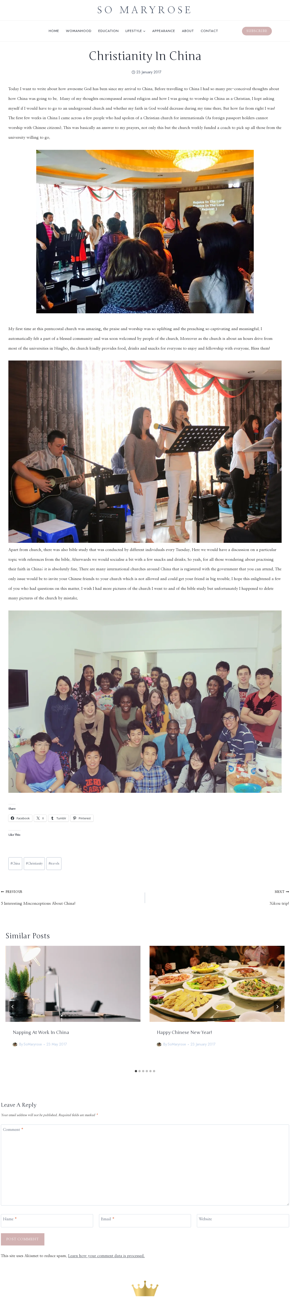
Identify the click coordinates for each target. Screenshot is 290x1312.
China (15, 863)
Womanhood (79, 30)
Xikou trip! (279, 897)
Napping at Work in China (41, 1032)
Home (54, 30)
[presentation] (72, 984)
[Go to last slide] (12, 1006)
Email (108, 1219)
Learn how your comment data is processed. (106, 1256)
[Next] (277, 1006)
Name (10, 1219)
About (188, 30)
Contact (209, 30)
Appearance (163, 30)
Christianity (34, 863)
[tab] (136, 1071)
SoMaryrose (33, 1044)
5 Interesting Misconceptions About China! (38, 897)
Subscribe (256, 31)
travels (53, 863)
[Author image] (15, 1044)
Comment (13, 1130)
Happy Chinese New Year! (184, 1032)
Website (205, 1219)
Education (108, 30)
